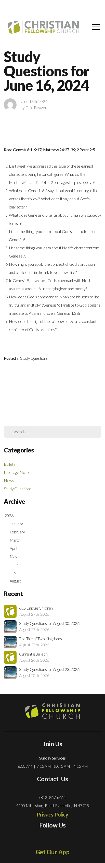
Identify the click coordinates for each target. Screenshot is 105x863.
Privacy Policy (52, 814)
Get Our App (53, 852)
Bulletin (10, 464)
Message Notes (17, 472)
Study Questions (34, 358)
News (9, 480)
